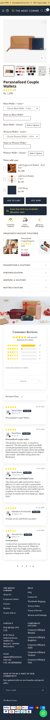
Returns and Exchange (37, 615)
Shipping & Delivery (14, 280)
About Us (7, 595)
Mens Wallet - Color (13, 104)
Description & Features (16, 265)
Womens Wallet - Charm (14, 153)
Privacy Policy (34, 606)
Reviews (6, 608)
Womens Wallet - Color (15, 132)
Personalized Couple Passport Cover (27, 239)
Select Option (33, 125)
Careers (6, 604)
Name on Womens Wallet (15, 143)
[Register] (43, 690)
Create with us (9, 613)
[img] (11, 407)
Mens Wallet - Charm (13, 125)
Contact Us (32, 597)
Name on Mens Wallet (13, 115)
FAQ (30, 592)
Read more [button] (10, 457)
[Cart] (45, 10)
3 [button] (26, 566)
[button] (8, 90)
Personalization (13, 273)
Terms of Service (35, 611)
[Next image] (15, 246)
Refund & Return (13, 288)
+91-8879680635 (15, 663)
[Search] (42, 10)
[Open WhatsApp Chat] (43, 713)
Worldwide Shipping (36, 601)
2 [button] (22, 566)
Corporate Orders (11, 599)
